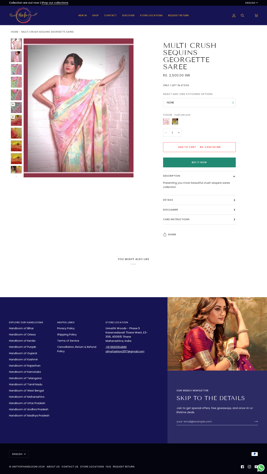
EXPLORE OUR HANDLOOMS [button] (26, 322)
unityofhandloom (25, 466)
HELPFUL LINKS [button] (66, 322)
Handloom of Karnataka (25, 372)
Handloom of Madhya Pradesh (29, 415)
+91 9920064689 (116, 347)
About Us (53, 466)
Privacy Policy (66, 328)
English (250, 2)
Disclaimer (170, 209)
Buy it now (199, 162)
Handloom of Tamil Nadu (25, 384)
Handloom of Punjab (22, 347)
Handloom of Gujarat (23, 353)
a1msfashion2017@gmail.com (125, 351)
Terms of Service (68, 341)
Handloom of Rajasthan (25, 365)
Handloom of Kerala (22, 341)
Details (168, 199)
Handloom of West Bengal (26, 390)
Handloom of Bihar (21, 328)
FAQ (108, 466)
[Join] (253, 421)
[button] (96, 15)
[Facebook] (242, 466)
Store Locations (92, 466)
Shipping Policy (67, 334)
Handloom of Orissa (22, 334)
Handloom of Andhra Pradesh (28, 409)
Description (171, 175)
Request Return (124, 466)
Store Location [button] (117, 322)
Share (172, 234)
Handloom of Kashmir (23, 359)
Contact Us (70, 466)
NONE (170, 102)
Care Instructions (176, 219)
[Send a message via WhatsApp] (261, 468)
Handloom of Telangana (25, 378)
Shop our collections (54, 3)
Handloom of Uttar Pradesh (27, 403)
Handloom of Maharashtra (26, 397)
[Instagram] (249, 466)
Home (14, 31)
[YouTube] (256, 466)
